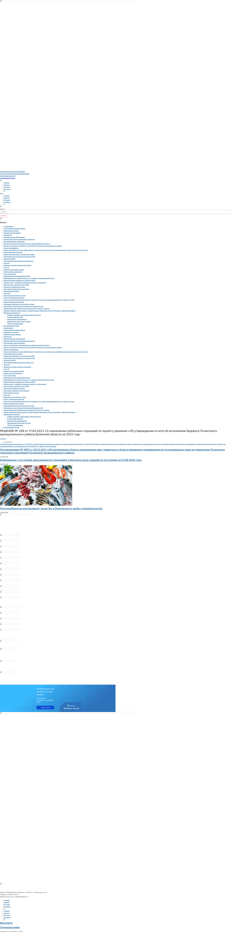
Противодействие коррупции (14, 241)
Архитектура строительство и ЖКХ (16, 285)
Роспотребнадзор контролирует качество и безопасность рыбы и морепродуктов (51, 508)
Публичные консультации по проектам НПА (19, 257)
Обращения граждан (11, 231)
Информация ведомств (12, 313)
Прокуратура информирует (17, 319)
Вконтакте (6, 922)
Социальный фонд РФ (15, 317)
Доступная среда (10, 274)
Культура (7, 293)
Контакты (7, 189)
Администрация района (12, 233)
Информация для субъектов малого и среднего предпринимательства (29, 278)
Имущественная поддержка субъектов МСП (19, 280)
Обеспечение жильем (11, 291)
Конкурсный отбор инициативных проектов (19, 239)
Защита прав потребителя (13, 272)
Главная (6, 183)
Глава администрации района (14, 228)
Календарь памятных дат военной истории (19, 304)
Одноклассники (10, 927)
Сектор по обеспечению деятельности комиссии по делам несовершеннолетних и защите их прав (39, 300)
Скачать (3, 439)
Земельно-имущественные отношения (17, 265)
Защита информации (11, 248)
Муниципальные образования (14, 237)
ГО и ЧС (6, 267)
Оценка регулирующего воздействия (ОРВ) (19, 254)
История (7, 187)
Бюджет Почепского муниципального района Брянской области (27, 244)
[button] (115, 193)
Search (2, 209)
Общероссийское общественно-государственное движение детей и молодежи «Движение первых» (40, 311)
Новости (7, 185)
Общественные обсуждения (14, 302)
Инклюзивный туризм (11, 326)
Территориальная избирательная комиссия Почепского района (26, 308)
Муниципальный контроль (13, 252)
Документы (8, 235)
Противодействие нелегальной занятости (19, 261)
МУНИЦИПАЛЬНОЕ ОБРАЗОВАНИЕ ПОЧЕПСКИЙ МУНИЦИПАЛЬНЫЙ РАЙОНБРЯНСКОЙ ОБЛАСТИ (14, 174)
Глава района (8, 226)
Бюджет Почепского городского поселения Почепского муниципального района (33, 246)
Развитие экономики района (14, 270)
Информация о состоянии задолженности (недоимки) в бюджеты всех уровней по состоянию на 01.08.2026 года (70, 460)
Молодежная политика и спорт (15, 295)
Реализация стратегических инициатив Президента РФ (23, 306)
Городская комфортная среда (14, 287)
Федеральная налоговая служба (18, 321)
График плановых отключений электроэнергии (24, 315)
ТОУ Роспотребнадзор (15, 324)
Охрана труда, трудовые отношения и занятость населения (25, 283)
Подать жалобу (45, 707)
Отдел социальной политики (14, 298)
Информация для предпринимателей (17, 276)
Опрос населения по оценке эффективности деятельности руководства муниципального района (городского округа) (46, 250)
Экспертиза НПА (9, 259)
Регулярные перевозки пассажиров (16, 289)
